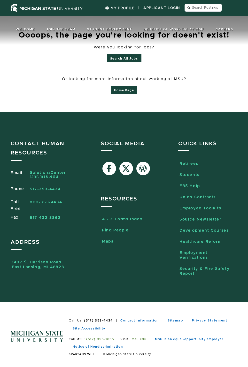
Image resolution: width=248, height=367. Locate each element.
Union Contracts (197, 197)
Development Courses (204, 230)
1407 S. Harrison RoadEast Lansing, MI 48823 (38, 264)
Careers (224, 29)
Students (189, 175)
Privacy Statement (209, 320)
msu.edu (139, 339)
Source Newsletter (200, 219)
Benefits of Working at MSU (174, 29)
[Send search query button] (189, 8)
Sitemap (175, 320)
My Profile (122, 8)
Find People (115, 230)
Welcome (25, 29)
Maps (107, 241)
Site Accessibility (89, 328)
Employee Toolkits (200, 208)
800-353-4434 (46, 202)
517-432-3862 (45, 218)
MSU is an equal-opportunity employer (189, 339)
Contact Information (139, 320)
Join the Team (61, 29)
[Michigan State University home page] (47, 8)
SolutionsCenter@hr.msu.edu (48, 174)
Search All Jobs (124, 58)
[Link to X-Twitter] (126, 168)
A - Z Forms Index (122, 219)
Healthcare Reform (200, 242)
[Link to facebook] (109, 168)
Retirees (188, 164)
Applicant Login (161, 8)
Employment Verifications (193, 255)
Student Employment (109, 29)
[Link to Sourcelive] (143, 168)
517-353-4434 (45, 189)
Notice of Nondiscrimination (98, 346)
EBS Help (189, 186)
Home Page (124, 90)
